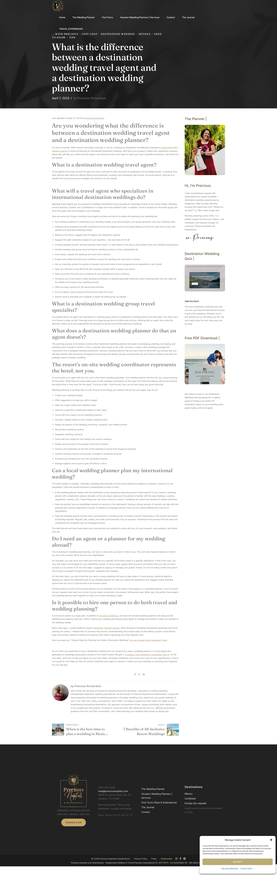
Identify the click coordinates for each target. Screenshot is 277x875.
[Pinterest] (184, 859)
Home (62, 17)
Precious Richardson (94, 118)
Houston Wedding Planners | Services (139, 17)
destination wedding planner (106, 628)
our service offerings (108, 615)
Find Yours (107, 17)
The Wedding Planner (83, 17)
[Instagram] (176, 859)
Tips (72, 37)
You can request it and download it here (148, 640)
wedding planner (60, 151)
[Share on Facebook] (135, 674)
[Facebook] (180, 859)
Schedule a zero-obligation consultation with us (147, 654)
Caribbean (190, 798)
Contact (171, 17)
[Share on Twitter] (139, 674)
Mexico (189, 793)
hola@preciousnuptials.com (113, 791)
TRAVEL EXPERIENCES (71, 29)
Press (154, 858)
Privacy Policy (246, 868)
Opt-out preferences (229, 868)
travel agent (166, 147)
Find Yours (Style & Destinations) (159, 802)
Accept (238, 861)
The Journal (188, 17)
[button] (271, 839)
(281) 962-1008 (106, 787)
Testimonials (166, 858)
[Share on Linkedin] (144, 674)
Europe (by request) (195, 803)
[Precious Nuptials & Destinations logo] (73, 790)
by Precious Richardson (89, 98)
